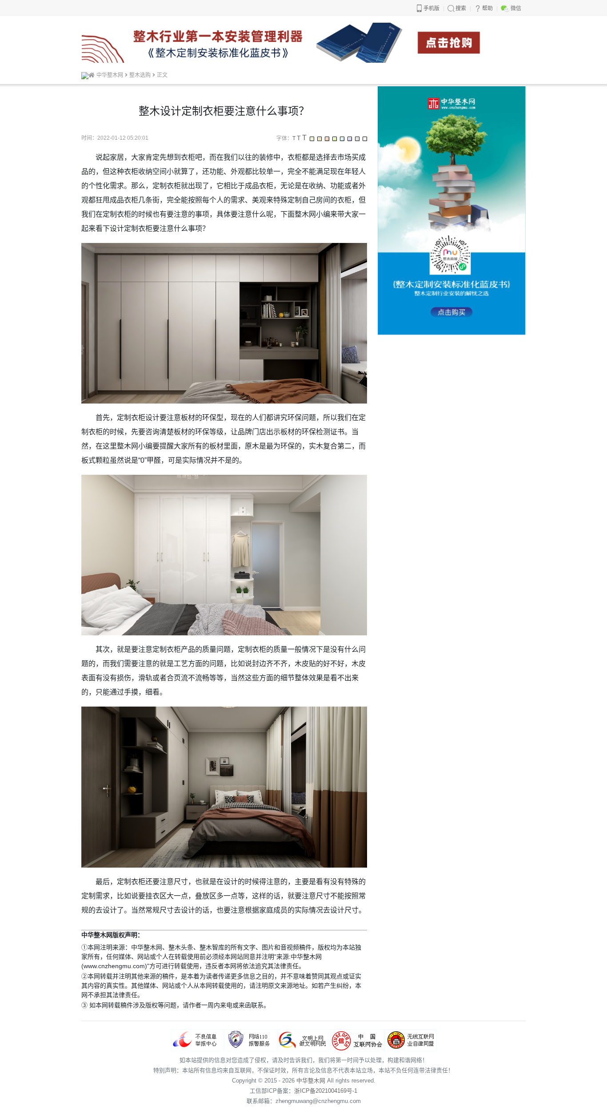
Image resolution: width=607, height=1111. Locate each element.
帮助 (487, 8)
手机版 (431, 8)
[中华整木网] (84, 75)
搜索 (460, 8)
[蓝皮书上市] (303, 42)
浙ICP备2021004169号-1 (325, 1090)
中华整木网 (109, 75)
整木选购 (140, 75)
